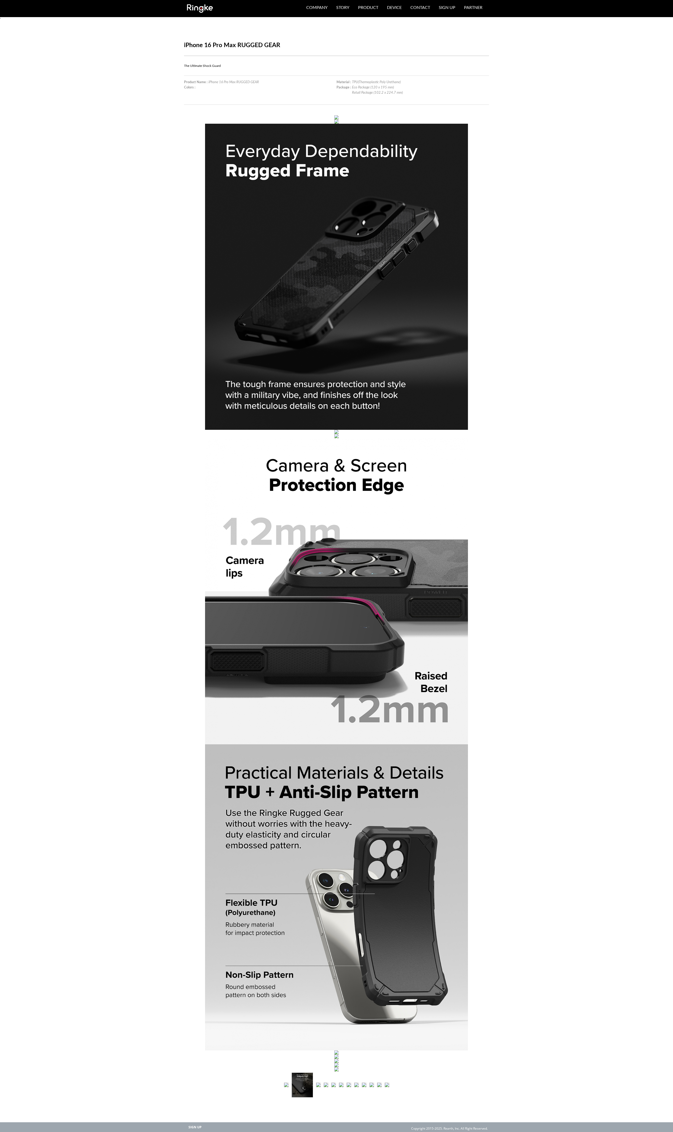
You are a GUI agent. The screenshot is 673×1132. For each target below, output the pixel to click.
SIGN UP (195, 1127)
